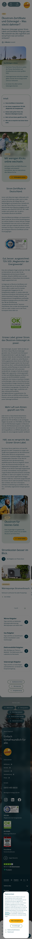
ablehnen (7, 913)
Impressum (11, 932)
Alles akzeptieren (16, 921)
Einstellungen (16, 926)
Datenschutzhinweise (14, 930)
